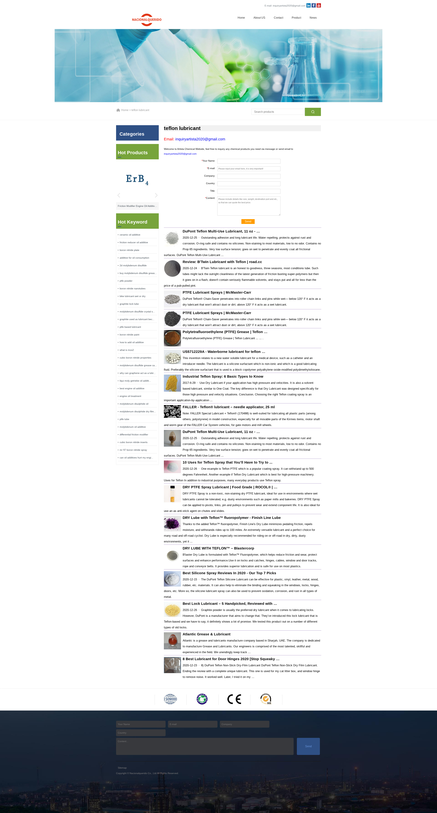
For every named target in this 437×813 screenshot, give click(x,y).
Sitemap (122, 767)
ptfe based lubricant (130, 327)
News (313, 17)
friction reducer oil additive (134, 242)
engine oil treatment (130, 396)
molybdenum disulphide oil (134, 403)
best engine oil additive (132, 388)
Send (248, 221)
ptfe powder (126, 280)
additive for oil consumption (134, 257)
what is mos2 (127, 350)
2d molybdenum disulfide (133, 265)
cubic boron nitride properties (135, 357)
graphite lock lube (129, 303)
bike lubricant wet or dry (132, 296)
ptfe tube (124, 419)
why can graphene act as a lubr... (138, 373)
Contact (278, 17)
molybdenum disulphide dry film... (138, 411)
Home (241, 17)
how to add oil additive (132, 342)
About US (259, 17)
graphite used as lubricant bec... (137, 319)
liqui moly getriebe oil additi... (135, 380)
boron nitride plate (129, 250)
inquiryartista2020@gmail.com (289, 5)
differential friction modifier (134, 434)
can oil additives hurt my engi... (136, 457)
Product (296, 17)
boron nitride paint (129, 334)
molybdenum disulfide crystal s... (137, 311)
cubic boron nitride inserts (133, 442)
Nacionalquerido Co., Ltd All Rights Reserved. (154, 773)
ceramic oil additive (130, 234)
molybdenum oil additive (133, 426)
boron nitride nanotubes (132, 288)
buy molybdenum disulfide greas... (138, 273)
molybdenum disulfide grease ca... (138, 365)
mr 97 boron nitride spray (133, 450)
